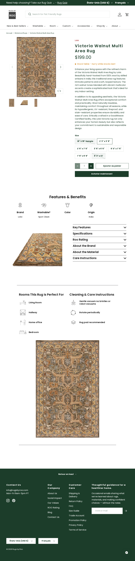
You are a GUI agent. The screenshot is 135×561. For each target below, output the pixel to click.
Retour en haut (66, 474)
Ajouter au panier (112, 166)
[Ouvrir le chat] (126, 552)
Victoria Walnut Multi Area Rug (42, 33)
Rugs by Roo (18, 549)
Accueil (9, 33)
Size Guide (74, 510)
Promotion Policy (77, 520)
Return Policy (75, 501)
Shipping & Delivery (74, 495)
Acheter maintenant (101, 173)
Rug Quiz (62, 2)
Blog (50, 512)
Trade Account (76, 515)
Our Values (53, 502)
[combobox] (67, 14)
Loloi (77, 40)
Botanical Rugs (21, 33)
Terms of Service (77, 529)
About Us (52, 493)
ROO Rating (53, 507)
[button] (127, 15)
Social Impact (55, 498)
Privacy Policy (76, 525)
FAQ (71, 506)
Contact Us (53, 517)
